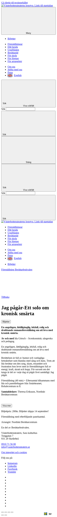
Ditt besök (13, 47)
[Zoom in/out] (12, 512)
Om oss (11, 66)
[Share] (5, 512)
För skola (12, 55)
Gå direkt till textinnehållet (14, 2)
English (18, 75)
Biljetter (12, 38)
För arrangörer (15, 61)
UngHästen (13, 49)
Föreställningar (15, 44)
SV (50, 513)
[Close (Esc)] (2, 512)
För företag (13, 58)
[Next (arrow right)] (5, 515)
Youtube (12, 471)
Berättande (13, 52)
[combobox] (48, 514)
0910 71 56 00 (8, 444)
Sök (3, 109)
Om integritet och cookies (14, 452)
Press (10, 72)
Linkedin (12, 466)
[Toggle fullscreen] (9, 512)
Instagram (12, 463)
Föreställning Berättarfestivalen (16, 269)
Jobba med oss (15, 69)
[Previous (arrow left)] (2, 515)
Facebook (12, 469)
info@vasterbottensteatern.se (15, 447)
